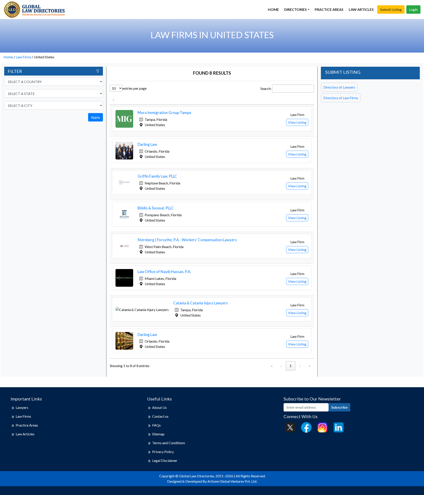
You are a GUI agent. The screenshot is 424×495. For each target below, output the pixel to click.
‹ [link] (281, 366)
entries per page (134, 88)
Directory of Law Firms (340, 98)
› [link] (300, 366)
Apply (95, 117)
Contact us (160, 416)
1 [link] (291, 366)
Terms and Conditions (168, 443)
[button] (113, 100)
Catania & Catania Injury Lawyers (200, 303)
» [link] (309, 366)
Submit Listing (391, 9)
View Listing (297, 122)
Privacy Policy (163, 451)
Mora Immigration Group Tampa (164, 112)
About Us (159, 407)
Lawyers (22, 407)
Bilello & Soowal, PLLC (156, 208)
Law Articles (361, 9)
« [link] (272, 366)
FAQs (156, 425)
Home (273, 9)
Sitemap (158, 434)
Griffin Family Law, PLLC (157, 176)
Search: (265, 88)
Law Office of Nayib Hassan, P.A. (164, 271)
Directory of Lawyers (339, 87)
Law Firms (23, 57)
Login (413, 9)
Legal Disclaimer (164, 460)
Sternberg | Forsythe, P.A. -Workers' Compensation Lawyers (187, 239)
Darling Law (147, 144)
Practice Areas (329, 9)
